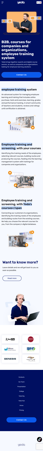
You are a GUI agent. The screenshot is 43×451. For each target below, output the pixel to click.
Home (21, 405)
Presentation (21, 386)
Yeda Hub (21, 401)
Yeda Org (21, 396)
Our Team (21, 382)
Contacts (21, 377)
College (21, 391)
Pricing (21, 410)
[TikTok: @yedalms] (39, 439)
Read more (12, 278)
